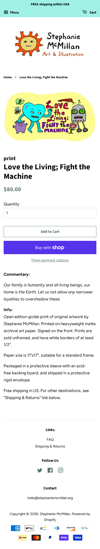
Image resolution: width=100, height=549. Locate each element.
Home (8, 77)
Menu (14, 12)
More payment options (50, 260)
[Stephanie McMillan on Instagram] (60, 471)
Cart (92, 12)
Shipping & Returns (50, 446)
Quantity (11, 204)
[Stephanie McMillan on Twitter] (39, 471)
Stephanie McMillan (55, 514)
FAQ (50, 439)
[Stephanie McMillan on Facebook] (50, 471)
